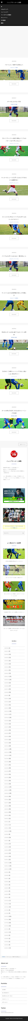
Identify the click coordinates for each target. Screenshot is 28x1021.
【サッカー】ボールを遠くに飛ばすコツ (14, 577)
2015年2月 (6, 944)
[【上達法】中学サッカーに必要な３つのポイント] (14, 605)
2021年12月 (6, 749)
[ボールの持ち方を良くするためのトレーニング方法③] (14, 423)
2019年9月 (6, 834)
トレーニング (14, 376)
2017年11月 (6, 903)
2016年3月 (6, 935)
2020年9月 (6, 796)
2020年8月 (6, 799)
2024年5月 (6, 657)
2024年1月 (6, 670)
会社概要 (3, 989)
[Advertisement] (14, 41)
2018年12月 (6, 862)
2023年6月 (6, 692)
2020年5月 (6, 809)
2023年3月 (6, 701)
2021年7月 (6, 764)
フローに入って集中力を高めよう (14, 64)
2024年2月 (6, 667)
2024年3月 (6, 663)
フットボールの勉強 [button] (6, 14)
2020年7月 (6, 802)
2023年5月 (6, 695)
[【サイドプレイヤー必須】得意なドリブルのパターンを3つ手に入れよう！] (14, 151)
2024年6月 (6, 654)
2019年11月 (6, 828)
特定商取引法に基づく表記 (7, 995)
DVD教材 (3, 20)
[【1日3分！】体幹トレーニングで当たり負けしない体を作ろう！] (14, 384)
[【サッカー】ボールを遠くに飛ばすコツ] (14, 570)
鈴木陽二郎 (13, 104)
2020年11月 (6, 790)
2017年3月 (6, 929)
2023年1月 (6, 708)
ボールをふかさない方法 (14, 101)
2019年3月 (6, 853)
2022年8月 (6, 723)
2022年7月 (6, 727)
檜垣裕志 (13, 337)
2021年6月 (6, 768)
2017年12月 (6, 900)
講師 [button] (2, 23)
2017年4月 (6, 925)
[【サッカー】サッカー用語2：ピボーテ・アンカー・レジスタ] (14, 586)
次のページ (22, 444)
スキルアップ (13, 67)
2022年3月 (6, 739)
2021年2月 (6, 780)
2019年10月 (6, 831)
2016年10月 (6, 932)
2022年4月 (6, 736)
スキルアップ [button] (4, 9)
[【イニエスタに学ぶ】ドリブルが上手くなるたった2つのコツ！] (14, 229)
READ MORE (14, 120)
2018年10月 (6, 869)
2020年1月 (6, 821)
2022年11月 (6, 714)
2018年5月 (6, 884)
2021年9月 (6, 758)
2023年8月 (6, 686)
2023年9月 (6, 682)
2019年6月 (6, 843)
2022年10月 (6, 717)
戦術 (17, 67)
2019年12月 (6, 824)
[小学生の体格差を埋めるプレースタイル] (14, 554)
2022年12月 (6, 711)
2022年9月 (6, 720)
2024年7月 (6, 651)
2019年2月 (6, 856)
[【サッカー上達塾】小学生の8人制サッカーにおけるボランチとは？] (14, 621)
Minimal (11, 1018)
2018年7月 (6, 878)
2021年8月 (6, 761)
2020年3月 (6, 815)
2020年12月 (6, 787)
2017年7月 (6, 916)
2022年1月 (6, 746)
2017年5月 (6, 922)
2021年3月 (6, 777)
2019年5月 (6, 847)
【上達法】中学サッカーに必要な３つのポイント (14, 612)
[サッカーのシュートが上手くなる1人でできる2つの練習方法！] (14, 190)
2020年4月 (6, 812)
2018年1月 (6, 897)
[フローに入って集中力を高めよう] (14, 75)
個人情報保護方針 (5, 992)
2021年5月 (6, 771)
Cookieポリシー (5, 999)
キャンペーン (4, 17)
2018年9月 (6, 872)
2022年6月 (6, 730)
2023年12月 (6, 673)
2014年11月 (6, 948)
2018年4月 (6, 888)
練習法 (16, 298)
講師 (16, 104)
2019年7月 (6, 840)
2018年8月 (6, 875)
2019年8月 (6, 837)
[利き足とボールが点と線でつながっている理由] (14, 345)
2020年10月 (6, 793)
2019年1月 (6, 859)
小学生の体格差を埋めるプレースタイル (14, 561)
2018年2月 (6, 894)
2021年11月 (6, 752)
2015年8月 (6, 938)
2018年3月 (6, 891)
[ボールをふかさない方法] (14, 112)
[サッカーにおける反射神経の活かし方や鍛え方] (14, 305)
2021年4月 (6, 774)
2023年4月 (6, 698)
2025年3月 (6, 648)
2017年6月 (6, 919)
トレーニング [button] (4, 12)
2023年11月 (6, 676)
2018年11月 (6, 865)
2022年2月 (6, 742)
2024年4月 (6, 660)
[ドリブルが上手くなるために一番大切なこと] (14, 266)
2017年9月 (6, 910)
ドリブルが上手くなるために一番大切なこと (14, 256)
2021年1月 (6, 783)
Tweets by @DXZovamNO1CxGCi (7, 1012)
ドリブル (17, 143)
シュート (17, 182)
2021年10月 (6, 755)
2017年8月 (6, 913)
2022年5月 (6, 733)
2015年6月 (6, 941)
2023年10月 (6, 679)
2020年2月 (6, 818)
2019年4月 (6, 850)
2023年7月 (6, 689)
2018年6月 (6, 881)
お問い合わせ (4, 1002)
